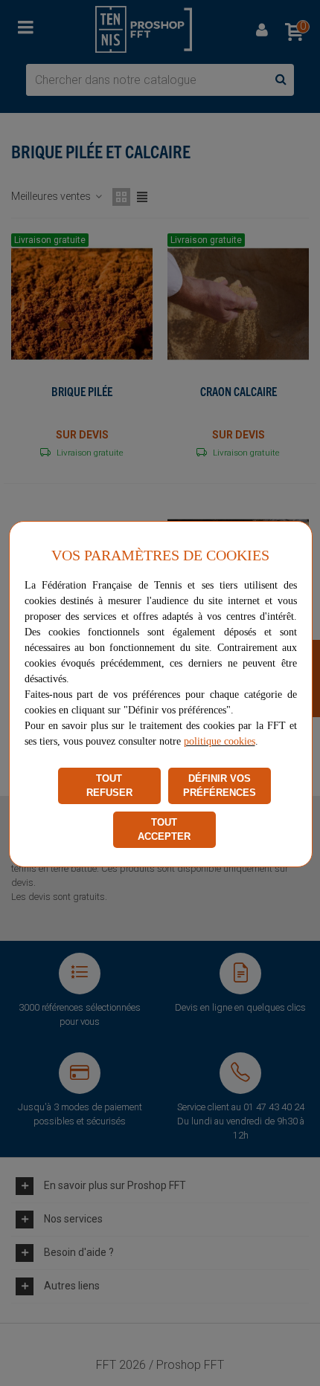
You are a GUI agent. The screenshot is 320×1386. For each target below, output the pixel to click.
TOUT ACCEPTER (164, 830)
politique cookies (219, 741)
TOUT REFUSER (109, 786)
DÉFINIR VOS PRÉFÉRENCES (219, 786)
